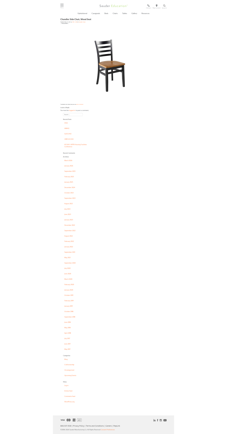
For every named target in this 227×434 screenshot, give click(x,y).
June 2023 (67, 214)
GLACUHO (67, 134)
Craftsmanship (69, 365)
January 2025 (68, 182)
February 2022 (69, 241)
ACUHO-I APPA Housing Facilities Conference (75, 145)
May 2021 (67, 257)
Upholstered (82, 13)
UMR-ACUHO (69, 139)
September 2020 (70, 263)
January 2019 (68, 306)
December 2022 (69, 225)
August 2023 (68, 204)
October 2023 (69, 193)
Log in (66, 385)
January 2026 (68, 166)
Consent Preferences (108, 430)
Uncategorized (69, 370)
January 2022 (68, 247)
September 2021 (69, 252)
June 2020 (67, 274)
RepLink (116, 426)
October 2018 (68, 311)
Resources (146, 13)
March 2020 (68, 279)
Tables (124, 13)
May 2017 (67, 349)
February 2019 (69, 301)
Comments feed (69, 396)
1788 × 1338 (74, 22)
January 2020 (68, 290)
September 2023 (69, 198)
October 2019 (68, 295)
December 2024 (69, 187)
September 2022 (69, 231)
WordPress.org (69, 402)
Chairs (115, 13)
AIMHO (66, 128)
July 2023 (67, 209)
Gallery (134, 13)
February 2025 (69, 177)
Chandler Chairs (82, 22)
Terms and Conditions (95, 426)
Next (67, 23)
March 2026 (68, 160)
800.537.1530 (65, 426)
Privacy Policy (78, 426)
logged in (72, 110)
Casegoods (96, 13)
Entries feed (68, 391)
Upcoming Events (70, 375)
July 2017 (67, 338)
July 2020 (67, 268)
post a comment (79, 104)
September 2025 (70, 171)
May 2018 (67, 328)
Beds (106, 13)
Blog (66, 359)
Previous (63, 23)
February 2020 (69, 284)
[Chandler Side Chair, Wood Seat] (113, 63)
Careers (108, 426)
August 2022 (68, 236)
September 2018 (69, 317)
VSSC (66, 123)
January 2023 (68, 220)
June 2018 (67, 322)
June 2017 (67, 344)
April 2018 (67, 333)
